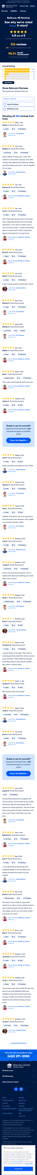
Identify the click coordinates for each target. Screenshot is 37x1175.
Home (4, 1097)
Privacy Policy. (29, 1163)
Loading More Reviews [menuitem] (18, 1043)
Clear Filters (8, 82)
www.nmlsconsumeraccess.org (12, 1124)
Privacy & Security (7, 1100)
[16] (17, 79)
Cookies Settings (7, 1113)
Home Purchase (13, 104)
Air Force (8, 152)
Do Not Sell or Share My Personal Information (26, 1109)
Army (7, 129)
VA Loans (4, 11)
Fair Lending (6, 1106)
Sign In (32, 6)
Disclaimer (22, 1103)
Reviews (23, 11)
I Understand (18, 1169)
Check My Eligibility (18, 440)
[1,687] (17, 69)
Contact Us (22, 1116)
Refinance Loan (12, 109)
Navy (6, 256)
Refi (23, 330)
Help (20, 1113)
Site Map (21, 1097)
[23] (17, 76)
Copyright (22, 1106)
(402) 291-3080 (24, 6)
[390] (17, 72)
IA (14, 129)
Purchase (23, 129)
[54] (17, 74)
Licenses (5, 1103)
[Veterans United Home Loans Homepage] (9, 6)
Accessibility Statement (9, 1108)
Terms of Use (22, 1100)
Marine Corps (9, 378)
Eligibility (14, 11)
